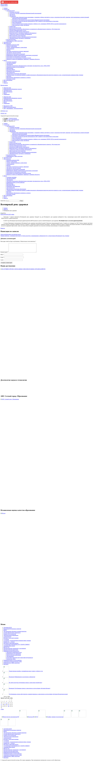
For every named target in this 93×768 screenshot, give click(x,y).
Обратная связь (7, 87)
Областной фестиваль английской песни (11, 234)
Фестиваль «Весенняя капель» (11, 643)
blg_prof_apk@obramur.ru (13, 119)
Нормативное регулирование (13, 653)
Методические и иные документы (20, 25)
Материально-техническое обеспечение (16, 73)
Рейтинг (8, 50)
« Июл (2, 709)
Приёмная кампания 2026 (12, 44)
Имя (2, 254)
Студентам (6, 639)
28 (8, 706)
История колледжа (11, 39)
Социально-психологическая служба (12, 661)
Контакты (8, 76)
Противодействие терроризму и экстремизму (14, 648)
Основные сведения (14, 12)
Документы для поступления (13, 52)
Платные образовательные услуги (17, 30)
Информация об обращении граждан (12, 89)
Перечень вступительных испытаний (15, 54)
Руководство (12, 26)
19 (4, 704)
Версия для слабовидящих (11, 2)
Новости (5, 82)
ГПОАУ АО (3, 113)
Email (2, 257)
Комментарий (4, 252)
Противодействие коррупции (10, 649)
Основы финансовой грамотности (11, 632)
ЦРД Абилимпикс (7, 80)
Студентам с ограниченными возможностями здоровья (17, 640)
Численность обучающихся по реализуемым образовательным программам (30, 19)
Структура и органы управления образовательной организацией (25, 13)
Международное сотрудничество (17, 35)
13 (6, 703)
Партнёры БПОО (10, 69)
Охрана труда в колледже (9, 634)
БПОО (5, 60)
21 (8, 704)
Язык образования (16, 22)
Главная (5, 8)
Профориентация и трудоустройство (15, 67)
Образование (12, 16)
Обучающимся (10, 656)
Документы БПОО (11, 63)
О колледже (6, 9)
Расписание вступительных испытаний (16, 56)
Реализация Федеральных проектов (12, 628)
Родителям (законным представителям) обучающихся (19, 657)
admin (12, 214)
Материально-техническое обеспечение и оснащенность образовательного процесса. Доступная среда (34, 29)
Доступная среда (10, 72)
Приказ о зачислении (11, 46)
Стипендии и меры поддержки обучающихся (20, 34)
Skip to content (4, 4)
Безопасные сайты (10, 659)
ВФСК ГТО (6, 647)
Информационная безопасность (11, 651)
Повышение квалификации (13, 71)
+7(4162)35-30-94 (12, 118)
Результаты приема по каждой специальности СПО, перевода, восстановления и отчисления (35, 21)
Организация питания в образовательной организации (22, 37)
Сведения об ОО (10, 10)
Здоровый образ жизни (9, 645)
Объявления (6, 94)
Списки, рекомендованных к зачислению (16, 47)
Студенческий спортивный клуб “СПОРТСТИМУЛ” (16, 644)
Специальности (10, 48)
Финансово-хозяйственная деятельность (19, 31)
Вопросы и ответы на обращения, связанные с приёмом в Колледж (23, 59)
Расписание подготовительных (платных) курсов (18, 57)
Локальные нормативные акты (14, 652)
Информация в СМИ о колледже (14, 40)
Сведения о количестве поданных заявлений (17, 51)
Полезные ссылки (10, 78)
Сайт (2, 260)
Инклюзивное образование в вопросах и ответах (18, 77)
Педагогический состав (15, 27)
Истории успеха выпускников (10, 638)
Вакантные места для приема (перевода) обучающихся (22, 33)
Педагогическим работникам (13, 655)
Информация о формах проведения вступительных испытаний (22, 55)
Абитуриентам (7, 43)
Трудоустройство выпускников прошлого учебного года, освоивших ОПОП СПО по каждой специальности (39, 23)
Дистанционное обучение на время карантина (14, 631)
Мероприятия (9, 68)
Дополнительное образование (10, 635)
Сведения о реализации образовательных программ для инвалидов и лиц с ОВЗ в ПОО (28, 65)
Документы (12, 14)
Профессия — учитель (9, 641)
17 (1, 704)
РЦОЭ (5, 81)
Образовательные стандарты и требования (19, 38)
